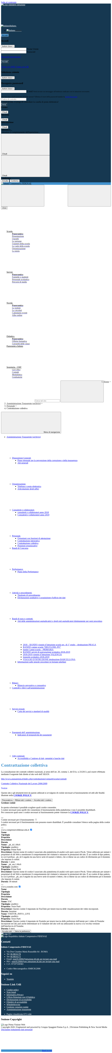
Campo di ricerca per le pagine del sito (17, 401)
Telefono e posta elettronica (29, 486)
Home (106, 382)
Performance (17, 569)
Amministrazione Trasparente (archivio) (24, 403)
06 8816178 (15, 954)
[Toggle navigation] (22, 196)
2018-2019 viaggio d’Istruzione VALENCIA (42, 654)
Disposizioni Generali (21, 458)
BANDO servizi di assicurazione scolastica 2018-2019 (46, 652)
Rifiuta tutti (23, 800)
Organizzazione (19, 484)
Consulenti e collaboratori (23, 510)
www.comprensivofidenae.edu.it (15, 830)
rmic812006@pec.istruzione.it (35, 961)
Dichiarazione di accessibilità (19, 999)
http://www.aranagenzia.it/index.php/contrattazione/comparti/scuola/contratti (34, 779)
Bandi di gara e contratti (22, 619)
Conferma (14, 181)
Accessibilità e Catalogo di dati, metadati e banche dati (40, 758)
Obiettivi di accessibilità (17, 1002)
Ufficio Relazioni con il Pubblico (21, 997)
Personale (11, 406)
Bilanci (15, 683)
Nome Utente (33, 49)
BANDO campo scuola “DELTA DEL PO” (42, 647)
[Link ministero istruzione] (13, 5)
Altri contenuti (18, 756)
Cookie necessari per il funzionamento (18, 820)
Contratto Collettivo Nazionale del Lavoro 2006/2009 (24, 783)
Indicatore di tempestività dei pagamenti (34, 735)
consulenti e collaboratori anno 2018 (33, 512)
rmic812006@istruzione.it (35, 959)
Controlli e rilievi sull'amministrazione (28, 688)
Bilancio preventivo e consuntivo (31, 685)
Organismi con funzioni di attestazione (34, 538)
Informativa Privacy (15, 995)
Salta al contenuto (8, 2)
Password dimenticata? (11, 57)
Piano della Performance (28, 572)
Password (31, 52)
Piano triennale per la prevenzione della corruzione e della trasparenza (47, 460)
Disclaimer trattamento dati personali (17, 1029)
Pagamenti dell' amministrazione (26, 732)
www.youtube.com (9, 887)
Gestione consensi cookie (17, 1007)
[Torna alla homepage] (56, 183)
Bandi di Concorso (20, 548)
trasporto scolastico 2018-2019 (36, 657)
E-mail (30, 91)
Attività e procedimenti (22, 593)
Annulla (5, 181)
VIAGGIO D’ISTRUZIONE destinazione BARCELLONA (49, 659)
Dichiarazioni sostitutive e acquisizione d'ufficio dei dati (41, 597)
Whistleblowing (13, 1004)
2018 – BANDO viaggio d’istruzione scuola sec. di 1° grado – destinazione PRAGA (59, 645)
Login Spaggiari (71, 97)
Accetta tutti (42, 800)
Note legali (11, 992)
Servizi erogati (18, 709)
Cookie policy (13, 990)
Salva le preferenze (22, 931)
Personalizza (7, 800)
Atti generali (22, 463)
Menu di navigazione (51, 432)
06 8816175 (15, 956)
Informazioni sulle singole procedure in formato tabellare (41, 662)
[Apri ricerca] (89, 196)
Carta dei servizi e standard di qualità (33, 711)
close (4, 208)
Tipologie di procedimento (28, 595)
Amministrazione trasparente (19, 1009)
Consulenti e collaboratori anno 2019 (33, 515)
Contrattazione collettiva (27, 543)
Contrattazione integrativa (28, 541)
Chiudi (4, 112)
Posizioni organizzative (27, 546)
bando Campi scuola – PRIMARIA (38, 649)
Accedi (5, 35)
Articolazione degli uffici (28, 489)
